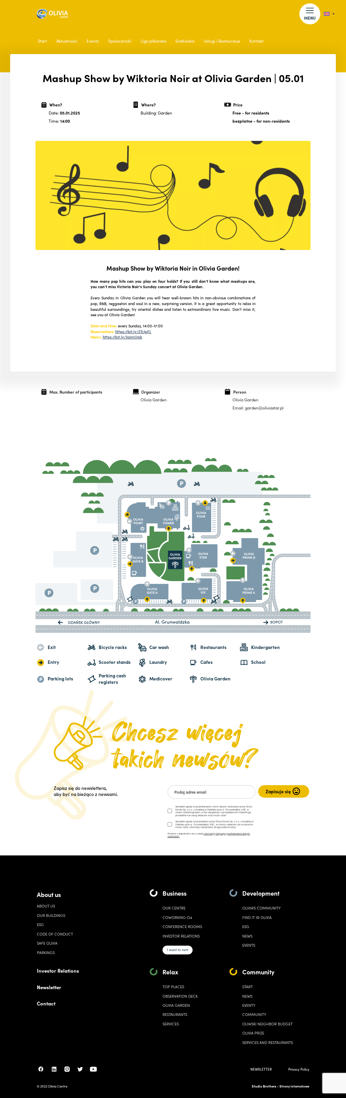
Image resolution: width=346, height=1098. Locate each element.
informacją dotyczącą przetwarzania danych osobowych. (209, 835)
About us (49, 894)
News (247, 936)
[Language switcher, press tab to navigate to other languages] (329, 14)
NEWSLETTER (261, 1069)
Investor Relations (58, 970)
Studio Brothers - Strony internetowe (280, 1086)
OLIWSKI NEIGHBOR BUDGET (267, 1023)
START (247, 986)
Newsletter (49, 987)
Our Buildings (51, 915)
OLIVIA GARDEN (176, 1005)
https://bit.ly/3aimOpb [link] (122, 337)
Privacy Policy (298, 1069)
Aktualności (66, 41)
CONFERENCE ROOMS (182, 926)
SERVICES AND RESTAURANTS (267, 1042)
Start (42, 41)
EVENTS (248, 945)
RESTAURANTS (175, 1014)
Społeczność (119, 41)
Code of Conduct (55, 934)
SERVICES (171, 1023)
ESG (40, 924)
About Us (46, 905)
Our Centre (174, 907)
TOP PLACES (173, 986)
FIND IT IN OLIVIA (257, 917)
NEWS (247, 996)
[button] (309, 13)
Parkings (46, 952)
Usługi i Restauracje (222, 41)
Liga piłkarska (153, 41)
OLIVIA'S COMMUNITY (261, 907)
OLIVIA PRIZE (253, 1032)
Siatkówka (184, 41)
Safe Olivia (47, 943)
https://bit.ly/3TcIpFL (133, 331)
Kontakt (256, 41)
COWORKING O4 (177, 917)
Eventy (92, 41)
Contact (46, 1003)
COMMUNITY (254, 1014)
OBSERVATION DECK (180, 996)
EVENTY (248, 1005)
